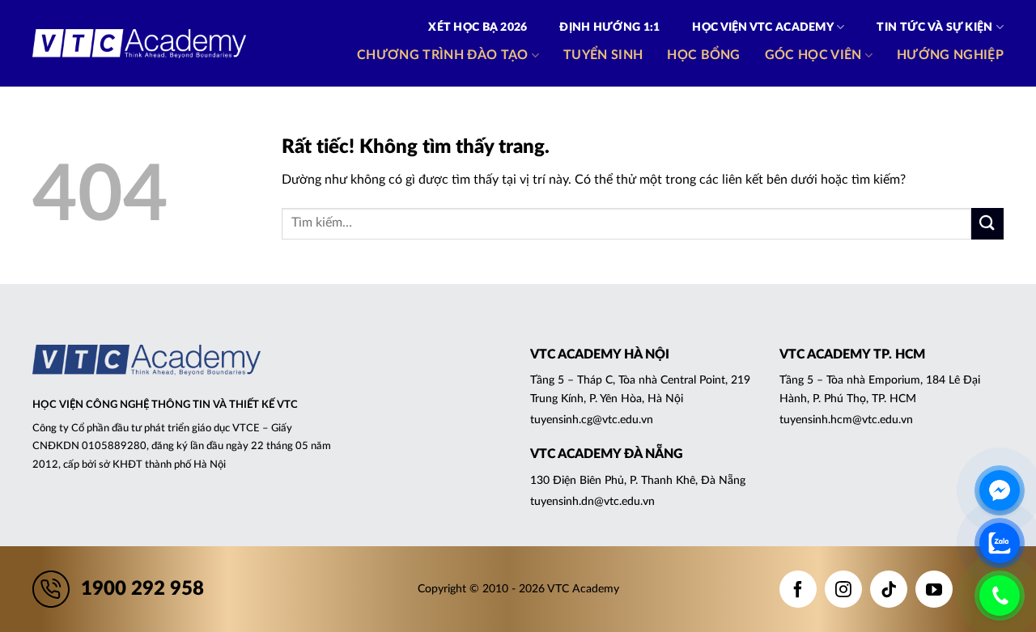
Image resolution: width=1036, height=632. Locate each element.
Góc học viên (813, 55)
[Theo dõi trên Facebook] (798, 589)
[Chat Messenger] (999, 490)
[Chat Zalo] (999, 543)
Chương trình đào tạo (442, 55)
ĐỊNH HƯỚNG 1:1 (609, 27)
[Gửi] (987, 224)
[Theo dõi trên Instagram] (843, 589)
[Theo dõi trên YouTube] (934, 589)
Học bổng (704, 55)
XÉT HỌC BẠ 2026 (477, 27)
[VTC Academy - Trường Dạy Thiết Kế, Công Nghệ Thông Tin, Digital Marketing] (139, 43)
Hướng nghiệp (950, 55)
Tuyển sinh (603, 55)
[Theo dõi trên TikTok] (888, 589)
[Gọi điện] (999, 595)
